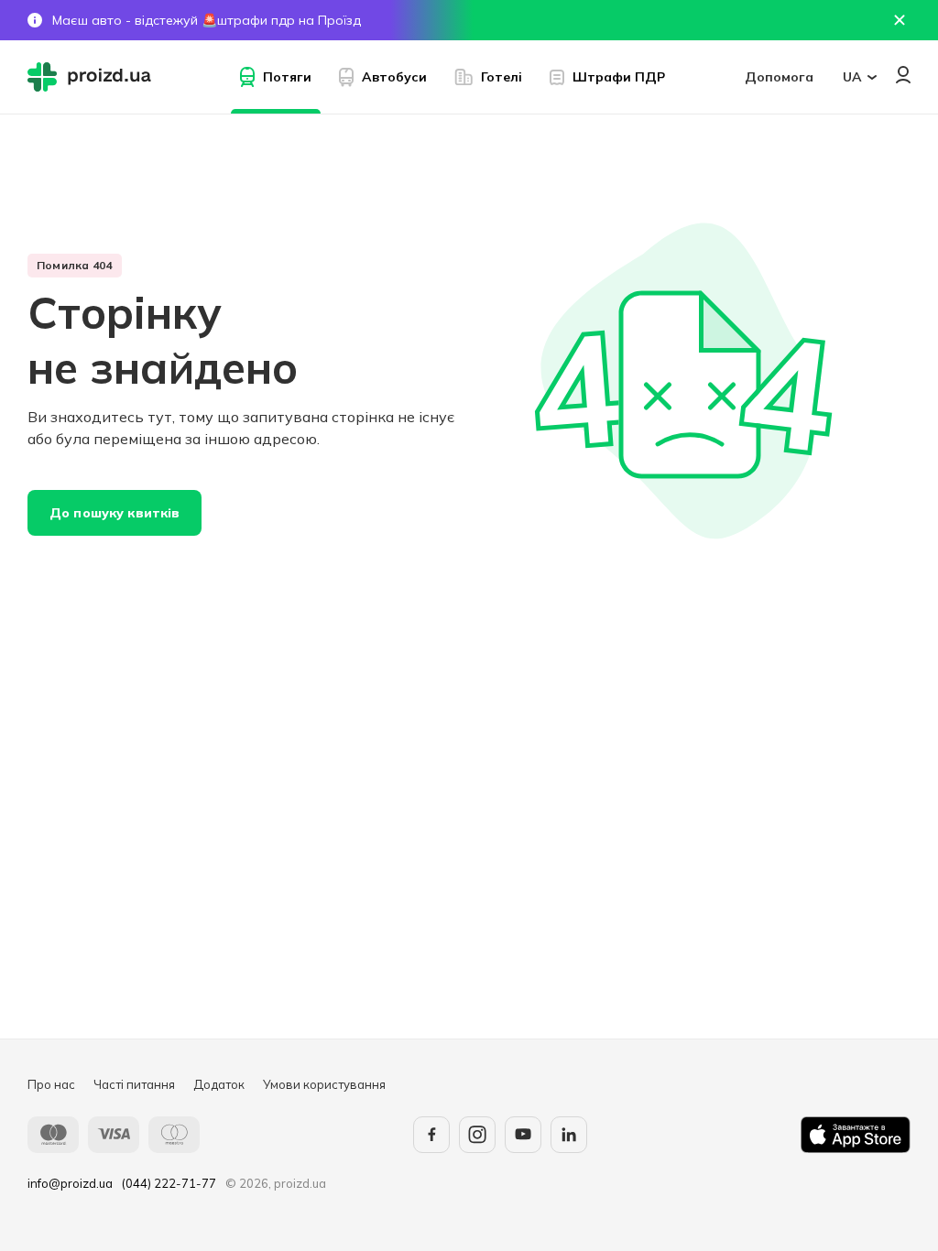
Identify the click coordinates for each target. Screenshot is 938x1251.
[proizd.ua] (93, 77)
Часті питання (134, 1084)
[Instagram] (477, 1134)
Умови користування (324, 1084)
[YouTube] (523, 1134)
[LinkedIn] (569, 1134)
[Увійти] (903, 74)
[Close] (900, 20)
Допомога (779, 77)
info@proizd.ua (70, 1183)
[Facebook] (431, 1134)
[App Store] (856, 1134)
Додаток (219, 1084)
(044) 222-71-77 (169, 1183)
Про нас (51, 1084)
